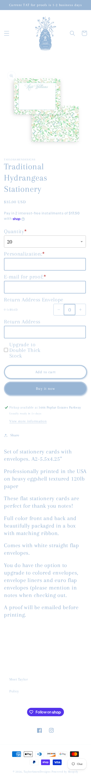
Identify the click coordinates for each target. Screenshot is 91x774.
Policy (14, 691)
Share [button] (14, 435)
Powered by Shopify (65, 771)
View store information (28, 421)
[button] (7, 33)
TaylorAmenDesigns (37, 771)
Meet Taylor (18, 679)
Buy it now (45, 388)
